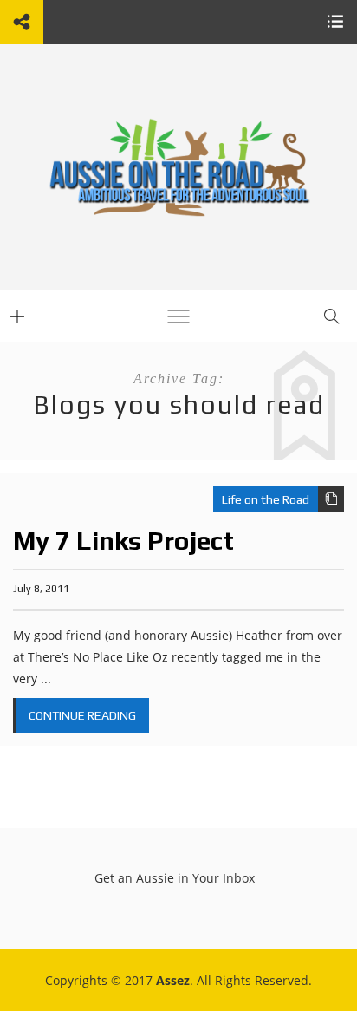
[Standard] (331, 499)
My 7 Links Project (123, 540)
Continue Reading (82, 715)
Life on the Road (265, 499)
